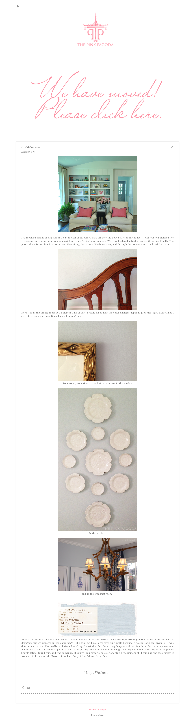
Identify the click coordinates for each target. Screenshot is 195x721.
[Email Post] (28, 688)
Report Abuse (97, 715)
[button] (172, 147)
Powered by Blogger (97, 709)
